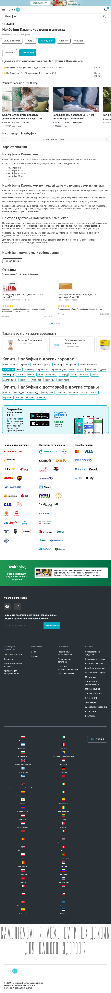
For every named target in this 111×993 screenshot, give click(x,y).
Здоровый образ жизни (96, 707)
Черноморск (63, 380)
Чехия (84, 392)
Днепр (47, 364)
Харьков (84, 375)
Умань (74, 375)
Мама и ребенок (92, 689)
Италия (19, 398)
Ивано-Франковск (88, 364)
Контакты (8, 659)
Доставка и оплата (13, 654)
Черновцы (49, 380)
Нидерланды (33, 392)
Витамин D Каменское (29, 340)
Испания (41, 398)
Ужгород (63, 375)
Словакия (61, 392)
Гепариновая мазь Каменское (75, 342)
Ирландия (19, 392)
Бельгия (7, 392)
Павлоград (8, 375)
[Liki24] (10, 971)
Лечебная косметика (95, 668)
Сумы (40, 375)
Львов (80, 369)
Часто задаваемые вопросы (13, 664)
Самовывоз (28, 52)
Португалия (47, 392)
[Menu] (3, 9)
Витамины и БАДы (94, 663)
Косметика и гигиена (95, 659)
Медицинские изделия (95, 672)
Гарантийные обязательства (65, 653)
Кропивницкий (59, 369)
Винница (37, 364)
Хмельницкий (9, 380)
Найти (105, 16)
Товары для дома (93, 693)
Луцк (71, 369)
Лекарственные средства (92, 653)
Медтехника (91, 677)
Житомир (57, 364)
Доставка (10, 52)
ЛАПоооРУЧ (91, 698)
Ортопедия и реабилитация (92, 683)
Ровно (31, 375)
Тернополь (51, 375)
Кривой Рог (43, 369)
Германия (8, 398)
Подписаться (52, 625)
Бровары (25, 364)
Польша (94, 392)
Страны (34, 656)
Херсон (94, 375)
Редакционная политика (65, 660)
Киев (19, 369)
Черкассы (24, 380)
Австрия (30, 398)
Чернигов (36, 380)
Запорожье (71, 364)
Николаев (91, 369)
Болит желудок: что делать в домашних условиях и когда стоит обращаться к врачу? (23, 116)
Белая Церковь (10, 364)
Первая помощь (13, 261)
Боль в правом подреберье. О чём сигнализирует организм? (73, 116)
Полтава (21, 375)
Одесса (102, 369)
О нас (33, 652)
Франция (73, 392)
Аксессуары (91, 711)
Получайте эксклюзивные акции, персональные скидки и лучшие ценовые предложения (30, 617)
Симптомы (90, 716)
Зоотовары (90, 702)
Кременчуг (30, 369)
